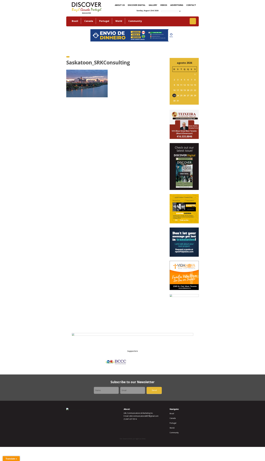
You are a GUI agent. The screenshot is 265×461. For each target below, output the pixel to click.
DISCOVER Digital (136, 5)
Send (154, 390)
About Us (120, 5)
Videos (163, 5)
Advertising (176, 5)
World (118, 21)
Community (135, 21)
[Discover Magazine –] (86, 7)
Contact (191, 5)
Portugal (104, 21)
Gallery (153, 5)
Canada (88, 21)
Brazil (75, 21)
